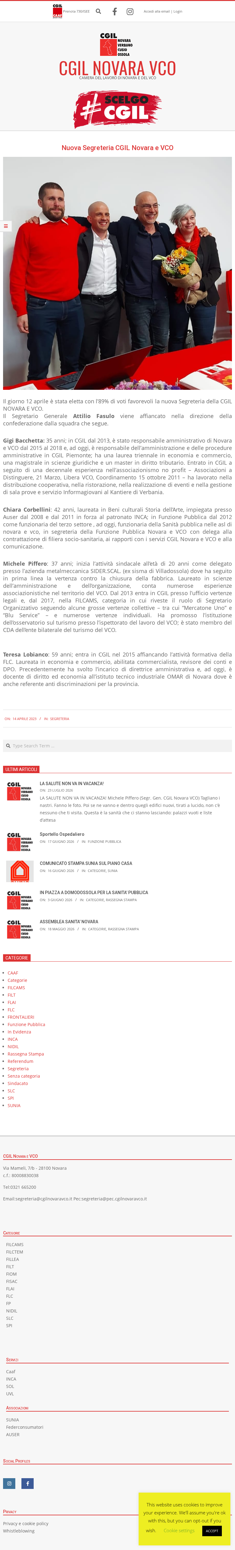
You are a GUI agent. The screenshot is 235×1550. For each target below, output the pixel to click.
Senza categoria (24, 1076)
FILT (12, 995)
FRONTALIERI (21, 1017)
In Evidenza (19, 1032)
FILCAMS (16, 987)
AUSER (13, 1434)
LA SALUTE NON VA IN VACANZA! (72, 783)
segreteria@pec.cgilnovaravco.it (114, 1199)
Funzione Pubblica (104, 841)
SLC (11, 1091)
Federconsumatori (24, 1427)
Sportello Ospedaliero (62, 834)
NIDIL (13, 1046)
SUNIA (113, 870)
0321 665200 (23, 1187)
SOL (10, 1386)
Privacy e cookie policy (25, 1523)
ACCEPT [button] (212, 1531)
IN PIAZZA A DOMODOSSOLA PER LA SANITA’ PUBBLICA (94, 892)
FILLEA (12, 1259)
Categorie (97, 870)
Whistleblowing (19, 1531)
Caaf (10, 1371)
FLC (11, 1010)
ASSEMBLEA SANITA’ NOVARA (69, 921)
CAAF (13, 973)
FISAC (11, 1281)
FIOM (11, 1274)
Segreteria (59, 718)
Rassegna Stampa (121, 899)
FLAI (12, 1002)
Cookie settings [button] (179, 1530)
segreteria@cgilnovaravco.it (44, 1199)
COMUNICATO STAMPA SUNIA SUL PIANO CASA (86, 863)
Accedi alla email (157, 11)
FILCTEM (14, 1252)
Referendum (20, 1061)
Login (177, 11)
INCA (13, 1039)
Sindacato (18, 1083)
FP (8, 1303)
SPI (11, 1098)
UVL (10, 1394)
